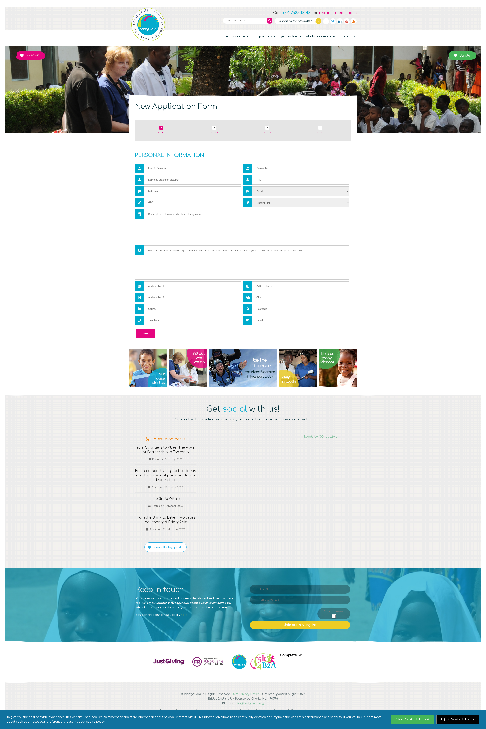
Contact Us (347, 36)
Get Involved (290, 36)
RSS (353, 21)
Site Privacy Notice (246, 694)
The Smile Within (165, 499)
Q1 (148, 368)
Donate (462, 55)
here (184, 615)
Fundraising (30, 55)
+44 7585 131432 (297, 13)
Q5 (338, 368)
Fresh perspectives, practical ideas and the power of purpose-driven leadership (165, 475)
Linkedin (340, 21)
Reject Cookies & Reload (457, 719)
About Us (239, 36)
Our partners (263, 36)
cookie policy (95, 721)
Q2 (188, 368)
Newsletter (298, 21)
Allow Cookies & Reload (412, 719)
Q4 (298, 368)
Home (223, 36)
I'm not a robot (333, 611)
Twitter (333, 21)
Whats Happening (319, 36)
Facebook (326, 21)
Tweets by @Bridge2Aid (321, 436)
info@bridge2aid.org (249, 703)
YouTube (347, 21)
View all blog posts (167, 547)
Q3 (243, 368)
